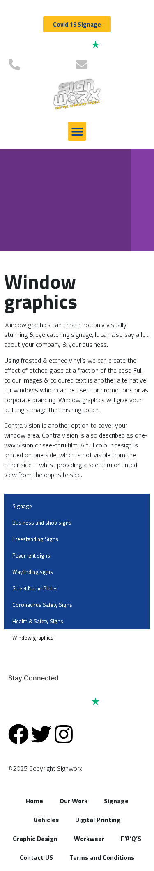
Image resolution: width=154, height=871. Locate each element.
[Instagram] (63, 734)
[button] (77, 131)
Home (34, 801)
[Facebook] (18, 734)
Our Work (73, 801)
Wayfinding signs (32, 572)
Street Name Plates (35, 588)
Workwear (89, 838)
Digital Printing (98, 820)
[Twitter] (41, 734)
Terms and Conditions (101, 857)
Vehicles (46, 820)
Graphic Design (35, 838)
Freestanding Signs (35, 539)
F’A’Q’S (131, 838)
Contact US (36, 857)
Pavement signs (31, 555)
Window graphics (32, 638)
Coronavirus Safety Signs (42, 605)
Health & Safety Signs (37, 621)
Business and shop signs (41, 522)
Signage (22, 506)
